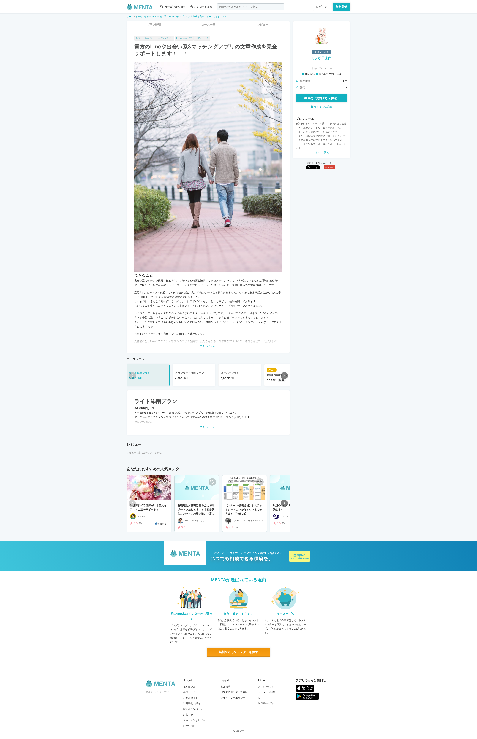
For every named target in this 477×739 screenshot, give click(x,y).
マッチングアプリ (164, 38)
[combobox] (250, 6)
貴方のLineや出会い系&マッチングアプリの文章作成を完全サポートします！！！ (185, 16)
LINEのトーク (202, 38)
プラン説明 (154, 24)
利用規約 (225, 686)
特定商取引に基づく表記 (234, 692)
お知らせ (188, 714)
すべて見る (322, 152)
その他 (138, 16)
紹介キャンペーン (193, 709)
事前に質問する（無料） (323, 98)
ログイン (321, 6)
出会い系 (148, 38)
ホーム (130, 16)
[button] (284, 375)
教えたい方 (189, 686)
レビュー (262, 24)
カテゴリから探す (175, 6)
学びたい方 (189, 692)
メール (330, 167)
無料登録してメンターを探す (238, 652)
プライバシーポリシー (233, 697)
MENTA (240, 731)
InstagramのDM (184, 38)
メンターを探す (266, 686)
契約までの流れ (322, 106)
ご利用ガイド (190, 697)
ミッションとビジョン (195, 720)
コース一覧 (208, 24)
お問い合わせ (190, 725)
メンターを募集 (203, 6)
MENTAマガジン (267, 703)
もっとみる (209, 346)
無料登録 (341, 6)
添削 (138, 38)
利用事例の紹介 (191, 703)
